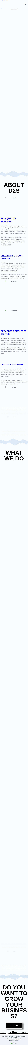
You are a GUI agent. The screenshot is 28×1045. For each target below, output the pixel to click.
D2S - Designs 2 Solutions (14, 1039)
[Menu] (25, 4)
